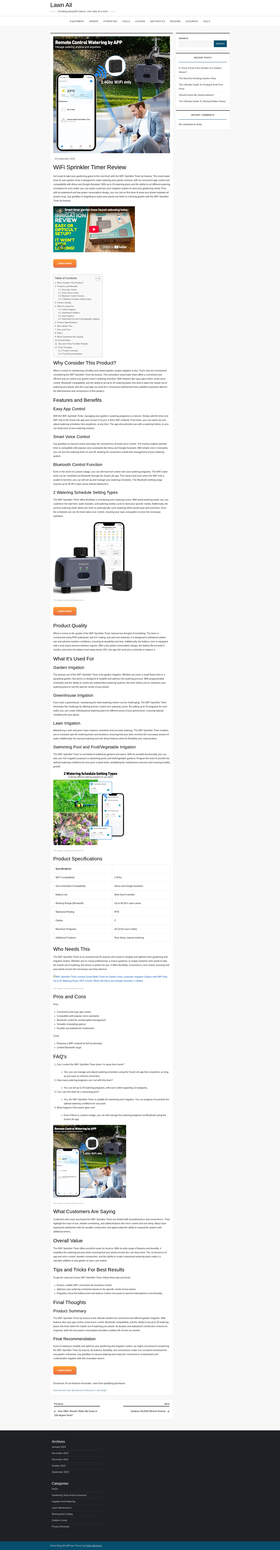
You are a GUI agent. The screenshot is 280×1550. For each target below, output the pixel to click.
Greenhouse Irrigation (71, 313)
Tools (126, 21)
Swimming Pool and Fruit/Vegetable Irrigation (81, 319)
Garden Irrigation (69, 309)
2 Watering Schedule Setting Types (76, 299)
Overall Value (64, 340)
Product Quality (64, 302)
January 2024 (59, 1447)
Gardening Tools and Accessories (69, 1495)
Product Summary (70, 351)
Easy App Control (69, 290)
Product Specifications (67, 322)
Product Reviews (96, 1391)
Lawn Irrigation (68, 316)
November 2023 (60, 1459)
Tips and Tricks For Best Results (73, 344)
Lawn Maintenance (61, 1508)
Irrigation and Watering (68, 1391)
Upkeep (93, 21)
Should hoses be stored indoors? (196, 95)
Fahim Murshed (93, 1545)
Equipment (77, 21)
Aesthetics (157, 21)
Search (183, 38)
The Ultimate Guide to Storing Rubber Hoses (202, 101)
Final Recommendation (72, 354)
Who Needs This (64, 326)
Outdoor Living (59, 1520)
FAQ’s (206, 21)
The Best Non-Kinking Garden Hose (197, 78)
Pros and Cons (64, 329)
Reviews (175, 21)
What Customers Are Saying (70, 337)
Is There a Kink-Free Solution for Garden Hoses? (200, 70)
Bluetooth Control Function (73, 296)
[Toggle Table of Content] (96, 278)
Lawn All (61, 5)
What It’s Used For (65, 306)
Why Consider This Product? (70, 283)
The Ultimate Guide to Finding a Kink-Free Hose (201, 86)
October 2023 (59, 1466)
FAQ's (55, 1489)
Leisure (140, 21)
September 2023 (60, 1472)
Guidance (192, 21)
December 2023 (60, 1453)
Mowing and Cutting (62, 1514)
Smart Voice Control (70, 293)
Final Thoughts (65, 347)
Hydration (110, 21)
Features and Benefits (67, 286)
